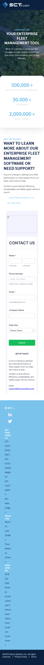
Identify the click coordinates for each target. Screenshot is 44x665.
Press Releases (8, 548)
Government (7, 640)
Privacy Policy (21, 656)
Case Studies (8, 535)
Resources (8, 517)
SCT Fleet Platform (8, 434)
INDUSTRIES (7, 568)
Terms (33, 656)
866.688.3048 (14, 203)
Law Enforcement (8, 609)
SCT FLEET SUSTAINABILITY (8, 468)
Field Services (7, 587)
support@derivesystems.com (22, 197)
